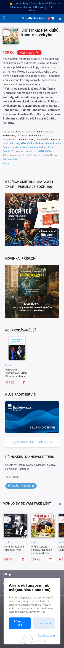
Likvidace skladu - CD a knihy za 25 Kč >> (32, 9)
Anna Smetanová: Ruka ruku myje (14, 548)
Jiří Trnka (14, 143)
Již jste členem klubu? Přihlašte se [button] (31, 442)
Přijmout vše (19, 623)
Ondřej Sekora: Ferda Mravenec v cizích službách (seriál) (41, 551)
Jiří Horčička (27, 143)
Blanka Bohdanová (44, 143)
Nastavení (44, 623)
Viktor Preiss (21, 147)
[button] (24, 19)
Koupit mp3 (27, 53)
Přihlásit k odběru (21, 486)
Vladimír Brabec (38, 147)
